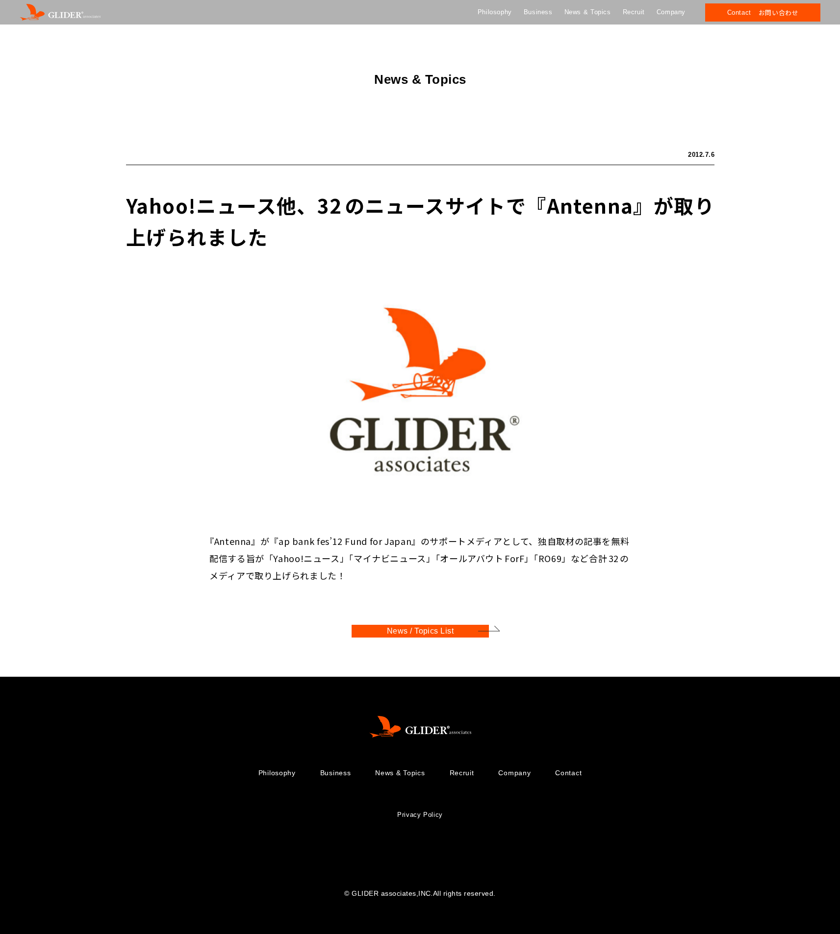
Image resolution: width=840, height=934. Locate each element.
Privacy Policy (420, 814)
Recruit (634, 12)
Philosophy (495, 12)
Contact (568, 773)
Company (671, 12)
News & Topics (587, 12)
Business (538, 12)
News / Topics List (420, 631)
